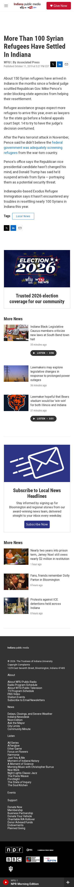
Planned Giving (16, 828)
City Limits (14, 726)
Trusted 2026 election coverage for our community (37, 298)
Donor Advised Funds (20, 822)
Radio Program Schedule (22, 685)
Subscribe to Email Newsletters (26, 700)
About (11, 675)
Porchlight (14, 779)
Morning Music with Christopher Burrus (31, 767)
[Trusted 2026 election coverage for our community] (37, 268)
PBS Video (14, 694)
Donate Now (15, 807)
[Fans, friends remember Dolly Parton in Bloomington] (16, 582)
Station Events (16, 697)
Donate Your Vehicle (20, 816)
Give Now (60, 5)
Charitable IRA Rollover (21, 819)
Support (12, 800)
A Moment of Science (21, 764)
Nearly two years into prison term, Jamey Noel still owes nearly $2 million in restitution (49, 555)
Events (12, 792)
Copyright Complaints (19, 664)
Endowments (16, 825)
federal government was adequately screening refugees (33, 147)
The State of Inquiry (19, 782)
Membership (15, 810)
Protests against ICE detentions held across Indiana (45, 604)
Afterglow (14, 745)
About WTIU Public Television (25, 688)
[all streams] (69, 882)
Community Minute (19, 729)
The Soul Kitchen (18, 785)
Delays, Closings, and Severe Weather (30, 713)
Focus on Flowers (18, 751)
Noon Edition (15, 720)
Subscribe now (37, 524)
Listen (11, 736)
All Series (13, 742)
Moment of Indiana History (23, 760)
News (11, 707)
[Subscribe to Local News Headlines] (37, 463)
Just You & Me (16, 757)
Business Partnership (20, 813)
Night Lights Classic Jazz (22, 773)
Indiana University (43, 661)
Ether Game (15, 748)
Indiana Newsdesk (18, 717)
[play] (5, 882)
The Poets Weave (18, 776)
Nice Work (13, 770)
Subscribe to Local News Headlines (37, 493)
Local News (23, 216)
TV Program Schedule (21, 691)
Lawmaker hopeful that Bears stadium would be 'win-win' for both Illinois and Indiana (49, 401)
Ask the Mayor (16, 723)
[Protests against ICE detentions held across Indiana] (16, 606)
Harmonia (13, 754)
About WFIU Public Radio (22, 682)
